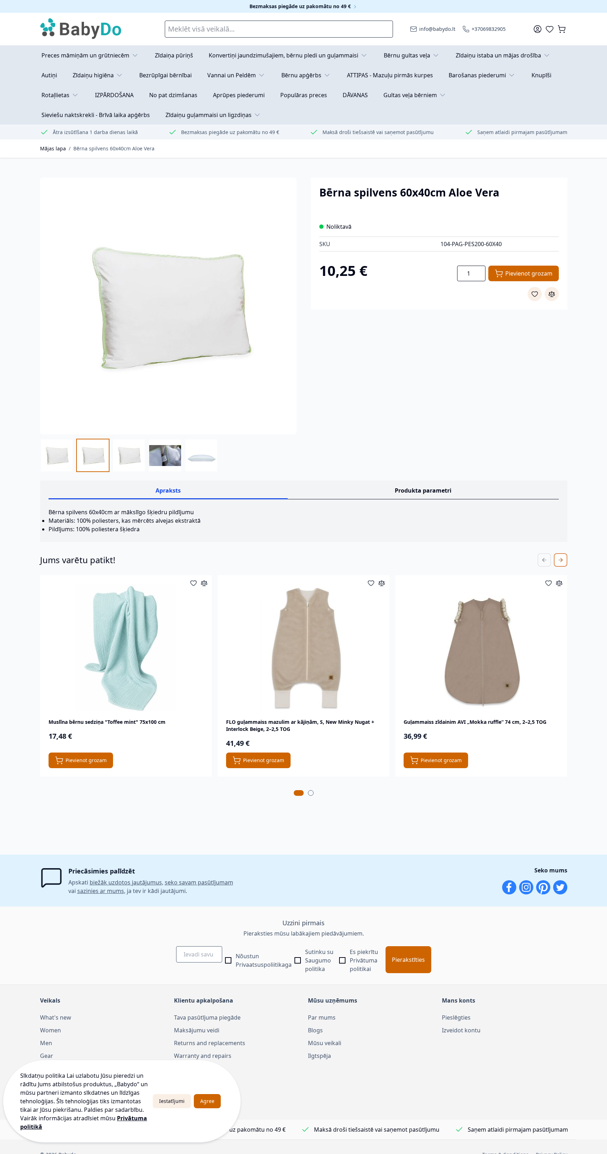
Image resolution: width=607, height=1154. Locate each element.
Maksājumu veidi (196, 1030)
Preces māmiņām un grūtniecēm (85, 55)
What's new (55, 1017)
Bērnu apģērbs (301, 75)
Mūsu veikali (324, 1043)
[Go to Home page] (81, 29)
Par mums (322, 1017)
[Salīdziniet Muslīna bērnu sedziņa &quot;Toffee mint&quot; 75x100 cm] (204, 583)
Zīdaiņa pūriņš (174, 55)
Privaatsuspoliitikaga (264, 965)
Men (46, 1043)
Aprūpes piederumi (239, 95)
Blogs (315, 1030)
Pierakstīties (408, 960)
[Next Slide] (560, 560)
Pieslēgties (456, 1017)
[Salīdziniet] (552, 294)
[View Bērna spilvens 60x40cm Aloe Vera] (56, 455)
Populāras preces (303, 95)
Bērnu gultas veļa (407, 55)
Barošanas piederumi (477, 75)
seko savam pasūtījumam (199, 882)
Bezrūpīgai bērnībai (165, 75)
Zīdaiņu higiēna (93, 75)
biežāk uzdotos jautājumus (126, 882)
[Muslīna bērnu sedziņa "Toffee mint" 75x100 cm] (126, 647)
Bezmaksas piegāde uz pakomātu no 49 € (300, 6)
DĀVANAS (355, 95)
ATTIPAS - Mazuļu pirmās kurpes (390, 75)
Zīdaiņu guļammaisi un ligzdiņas (208, 115)
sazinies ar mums (100, 891)
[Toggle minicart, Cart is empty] (561, 29)
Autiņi (49, 75)
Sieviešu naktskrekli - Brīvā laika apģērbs (95, 115)
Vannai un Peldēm (231, 75)
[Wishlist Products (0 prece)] (549, 29)
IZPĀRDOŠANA (114, 95)
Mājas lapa (53, 148)
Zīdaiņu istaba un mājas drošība (498, 55)
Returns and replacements (209, 1043)
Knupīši (541, 75)
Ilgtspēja (319, 1056)
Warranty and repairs (202, 1056)
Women (50, 1030)
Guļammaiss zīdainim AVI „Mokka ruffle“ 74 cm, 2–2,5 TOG (475, 722)
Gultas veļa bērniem (410, 95)
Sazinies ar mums (197, 1068)
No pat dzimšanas (173, 95)
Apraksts (168, 490)
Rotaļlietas (55, 95)
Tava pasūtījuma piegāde (207, 1017)
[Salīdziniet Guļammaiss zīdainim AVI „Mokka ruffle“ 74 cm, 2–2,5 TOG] (559, 583)
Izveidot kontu (461, 1030)
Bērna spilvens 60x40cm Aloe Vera (113, 148)
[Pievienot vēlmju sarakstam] (535, 294)
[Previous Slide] (544, 560)
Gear (46, 1056)
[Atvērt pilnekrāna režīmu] (168, 306)
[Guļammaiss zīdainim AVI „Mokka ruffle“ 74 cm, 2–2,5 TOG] (481, 647)
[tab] (299, 793)
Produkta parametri (423, 490)
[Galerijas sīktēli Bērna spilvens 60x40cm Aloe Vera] (129, 455)
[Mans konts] (537, 29)
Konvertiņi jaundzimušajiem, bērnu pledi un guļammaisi (283, 55)
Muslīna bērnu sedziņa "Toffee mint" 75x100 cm (107, 722)
